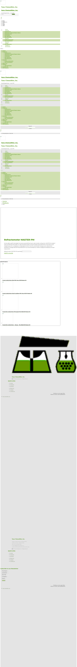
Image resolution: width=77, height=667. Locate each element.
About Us (5, 63)
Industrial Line (8, 34)
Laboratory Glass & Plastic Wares (12, 32)
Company (4, 576)
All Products (7, 46)
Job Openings (8, 44)
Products (7, 30)
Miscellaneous (8, 37)
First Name (4, 571)
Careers (6, 43)
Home (4, 50)
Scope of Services (9, 39)
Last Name (4, 572)
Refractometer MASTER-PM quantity (12, 251)
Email (3, 578)
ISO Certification (9, 40)
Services (7, 38)
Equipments (8, 31)
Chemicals (7, 35)
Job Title (4, 574)
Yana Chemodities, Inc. (9, 10)
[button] (30, 48)
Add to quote (8, 253)
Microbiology (8, 36)
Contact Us (5, 66)
